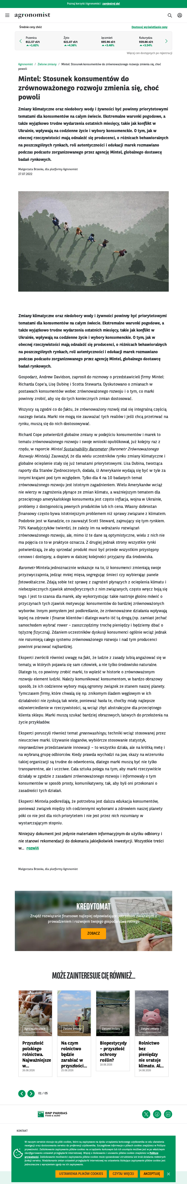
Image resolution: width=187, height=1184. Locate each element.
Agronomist (25, 64)
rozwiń (32, 848)
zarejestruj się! (111, 4)
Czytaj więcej (123, 1174)
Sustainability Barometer (85, 449)
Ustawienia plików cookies (81, 1174)
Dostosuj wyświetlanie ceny (150, 27)
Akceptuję (152, 1174)
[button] (7, 15)
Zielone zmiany (47, 64)
